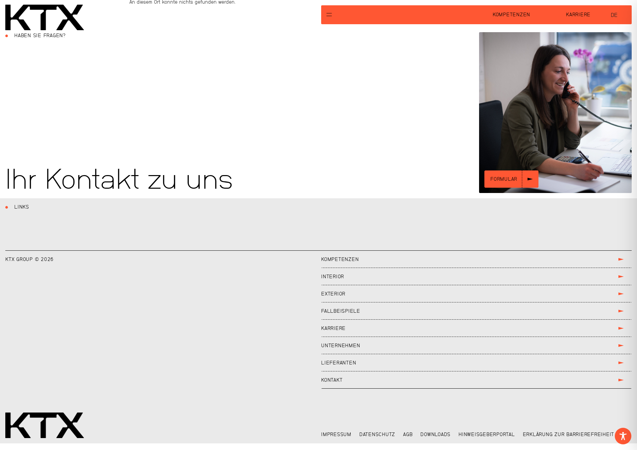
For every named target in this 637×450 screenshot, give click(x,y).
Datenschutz (377, 434)
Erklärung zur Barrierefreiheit (568, 434)
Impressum (336, 434)
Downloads (435, 434)
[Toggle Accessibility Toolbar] (623, 436)
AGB (407, 434)
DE (614, 15)
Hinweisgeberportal (487, 434)
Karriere (578, 15)
